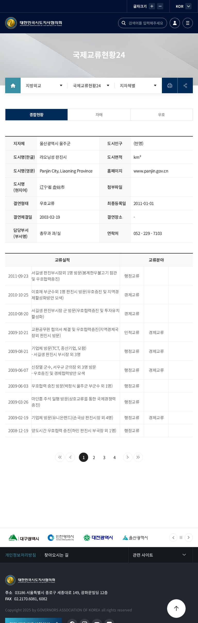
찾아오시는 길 (56, 555)
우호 (161, 114)
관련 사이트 (143, 555)
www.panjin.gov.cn (151, 171)
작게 (160, 6)
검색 (123, 23)
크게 (152, 6)
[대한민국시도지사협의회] (33, 23)
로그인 (175, 23)
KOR (179, 6)
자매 (99, 114)
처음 (59, 457)
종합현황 (37, 114)
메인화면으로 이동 (13, 85)
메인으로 (30, 580)
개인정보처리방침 (20, 555)
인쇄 (169, 85)
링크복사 (185, 85)
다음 (128, 457)
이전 (70, 457)
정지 (181, 537)
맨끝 (138, 457)
